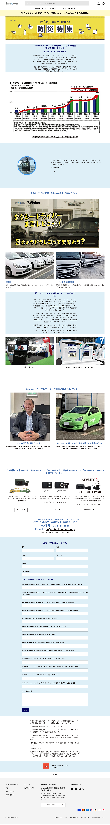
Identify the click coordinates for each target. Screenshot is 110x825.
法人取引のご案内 (29, 788)
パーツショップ (10, 791)
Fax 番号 (24, 555)
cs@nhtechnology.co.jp (60, 529)
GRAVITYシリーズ (89, 510)
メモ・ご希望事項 (27, 691)
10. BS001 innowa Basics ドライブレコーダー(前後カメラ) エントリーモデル (43, 659)
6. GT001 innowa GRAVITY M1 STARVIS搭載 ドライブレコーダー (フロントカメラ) (44, 626)
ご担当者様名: (26, 571)
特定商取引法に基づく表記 (98, 817)
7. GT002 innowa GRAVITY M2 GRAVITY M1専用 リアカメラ (38, 634)
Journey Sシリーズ (55, 510)
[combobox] (57, 3)
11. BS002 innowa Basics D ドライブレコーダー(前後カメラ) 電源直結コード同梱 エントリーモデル (50, 667)
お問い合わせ (10, 795)
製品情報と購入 (40, 8)
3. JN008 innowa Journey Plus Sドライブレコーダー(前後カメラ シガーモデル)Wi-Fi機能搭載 (48, 602)
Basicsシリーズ (21, 510)
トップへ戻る (55, 774)
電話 (57, 547)
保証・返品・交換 (85, 817)
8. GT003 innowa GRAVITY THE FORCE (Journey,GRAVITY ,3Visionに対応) (43, 642)
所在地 (24, 563)
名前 (23, 547)
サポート (51, 8)
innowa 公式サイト (13, 817)
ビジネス (61, 8)
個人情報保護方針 (74, 817)
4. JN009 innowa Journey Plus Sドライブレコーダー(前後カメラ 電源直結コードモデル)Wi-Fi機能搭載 (50, 610)
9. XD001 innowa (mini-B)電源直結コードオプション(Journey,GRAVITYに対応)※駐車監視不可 (48, 650)
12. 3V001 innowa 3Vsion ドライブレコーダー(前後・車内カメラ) (40, 675)
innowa (70, 8)
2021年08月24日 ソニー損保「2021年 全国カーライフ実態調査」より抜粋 (55, 137)
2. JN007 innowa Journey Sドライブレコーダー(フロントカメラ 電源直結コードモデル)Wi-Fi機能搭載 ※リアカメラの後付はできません (55, 593)
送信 (25, 710)
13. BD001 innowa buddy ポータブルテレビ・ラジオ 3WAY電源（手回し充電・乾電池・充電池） (49, 683)
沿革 (66, 817)
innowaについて (59, 817)
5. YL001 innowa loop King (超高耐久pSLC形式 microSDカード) (39, 618)
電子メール (59, 555)
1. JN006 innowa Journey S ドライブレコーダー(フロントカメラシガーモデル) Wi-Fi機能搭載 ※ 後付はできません (53, 584)
